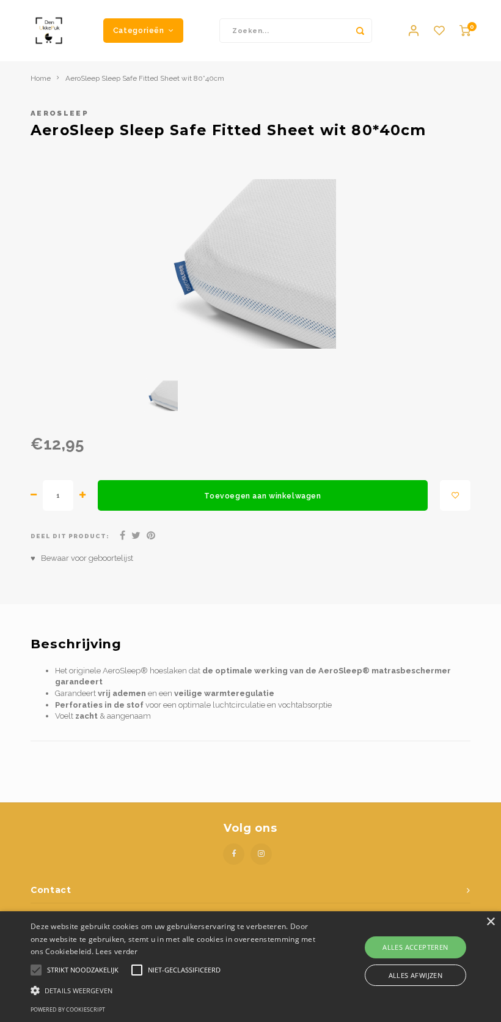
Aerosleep (60, 113)
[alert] (250, 966)
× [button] (490, 922)
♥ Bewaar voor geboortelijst (82, 558)
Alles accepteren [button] (415, 947)
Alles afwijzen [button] (416, 975)
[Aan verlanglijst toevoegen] (455, 495)
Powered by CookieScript (68, 1009)
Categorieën (138, 30)
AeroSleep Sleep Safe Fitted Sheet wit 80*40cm (144, 78)
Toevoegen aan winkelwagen (262, 495)
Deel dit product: (70, 536)
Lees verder (116, 951)
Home (41, 78)
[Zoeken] (360, 30)
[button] (173, 990)
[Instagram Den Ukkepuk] (261, 854)
